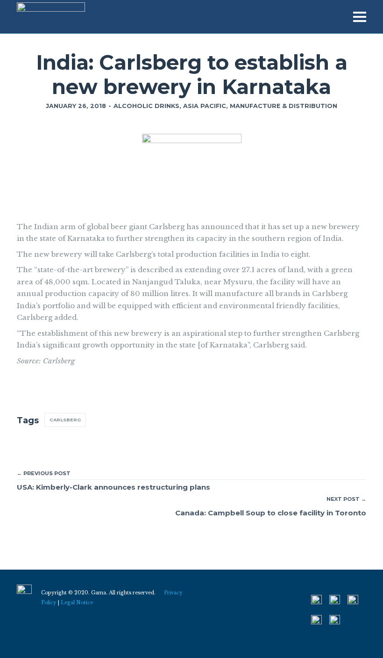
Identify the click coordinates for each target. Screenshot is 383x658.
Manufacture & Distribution (283, 105)
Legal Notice (77, 603)
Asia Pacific (204, 105)
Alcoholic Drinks (146, 105)
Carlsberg (65, 419)
